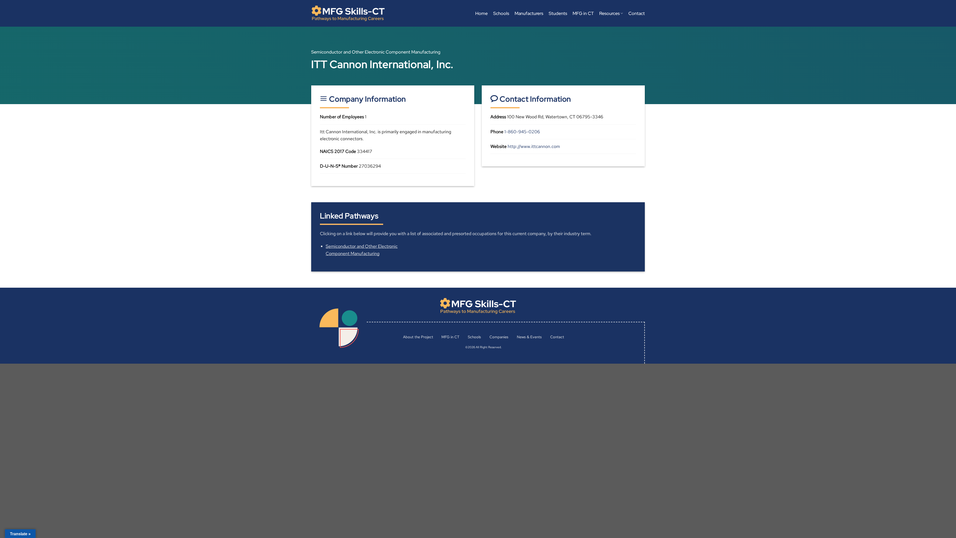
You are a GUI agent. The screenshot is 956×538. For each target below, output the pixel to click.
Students (558, 13)
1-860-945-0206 (522, 131)
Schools (501, 13)
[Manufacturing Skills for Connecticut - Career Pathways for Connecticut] (348, 13)
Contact (636, 13)
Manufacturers (529, 13)
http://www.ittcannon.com (534, 146)
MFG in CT (583, 13)
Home (481, 13)
